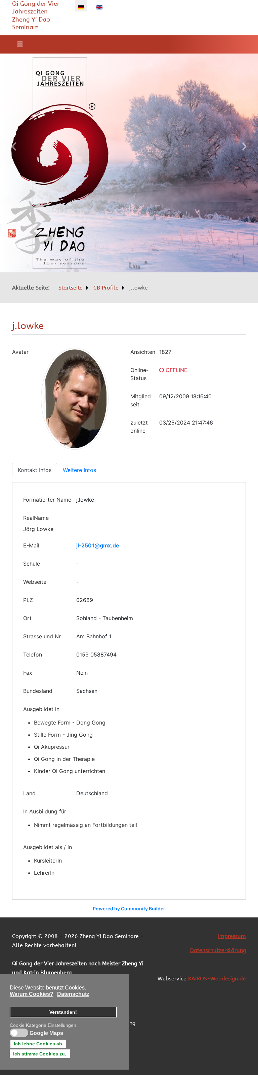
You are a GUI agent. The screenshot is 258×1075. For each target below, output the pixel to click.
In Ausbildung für (44, 811)
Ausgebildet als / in (47, 847)
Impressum (232, 936)
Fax (27, 672)
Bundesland (37, 690)
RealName (36, 517)
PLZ (28, 600)
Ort (27, 618)
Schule (31, 563)
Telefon (32, 654)
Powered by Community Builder (129, 908)
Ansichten (142, 351)
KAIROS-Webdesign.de (217, 978)
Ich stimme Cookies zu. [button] (39, 1053)
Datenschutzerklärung (218, 950)
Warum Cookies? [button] (31, 994)
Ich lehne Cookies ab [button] (38, 1043)
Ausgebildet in (41, 709)
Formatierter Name (47, 499)
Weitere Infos (79, 470)
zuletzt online (139, 426)
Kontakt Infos (34, 470)
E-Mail (31, 545)
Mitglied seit (140, 400)
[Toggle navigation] (18, 44)
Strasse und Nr (42, 636)
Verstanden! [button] (63, 1012)
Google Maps (46, 1033)
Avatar (20, 351)
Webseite (34, 581)
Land (29, 793)
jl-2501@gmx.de (97, 545)
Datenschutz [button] (73, 994)
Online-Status (139, 374)
